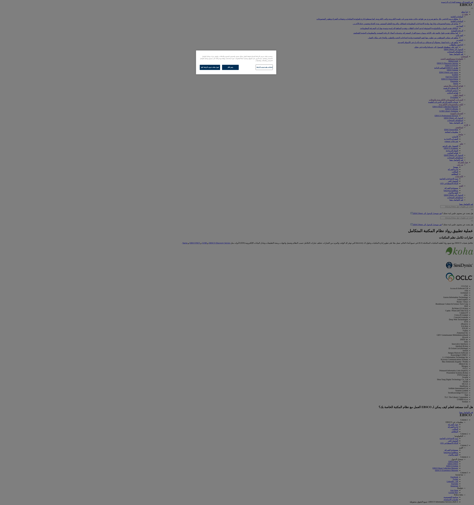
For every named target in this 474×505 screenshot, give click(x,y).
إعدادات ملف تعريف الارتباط (265, 67)
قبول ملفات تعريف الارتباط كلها (210, 67)
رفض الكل (230, 67)
